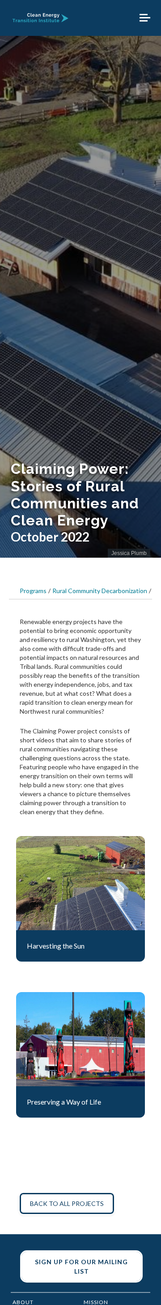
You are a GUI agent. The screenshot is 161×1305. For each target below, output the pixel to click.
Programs (33, 590)
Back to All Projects (67, 1203)
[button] (145, 18)
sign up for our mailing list (81, 1266)
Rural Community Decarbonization (99, 590)
